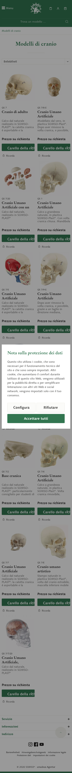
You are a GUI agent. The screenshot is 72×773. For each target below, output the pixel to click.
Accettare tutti (36, 418)
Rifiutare (51, 407)
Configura (21, 407)
